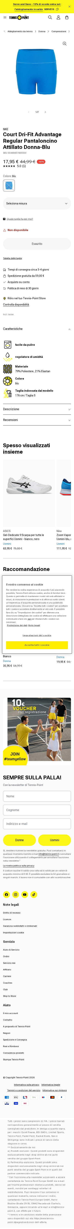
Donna (42, 31)
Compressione (58, 31)
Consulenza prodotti (13, 1053)
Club (5, 989)
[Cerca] (50, 17)
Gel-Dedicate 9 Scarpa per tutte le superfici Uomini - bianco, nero (23, 537)
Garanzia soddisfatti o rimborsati (20, 926)
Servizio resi (9, 963)
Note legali (34, 625)
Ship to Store (9, 996)
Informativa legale (51, 1084)
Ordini (6, 956)
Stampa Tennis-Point (13, 1059)
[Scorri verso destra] (45, 112)
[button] (5, 17)
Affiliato (7, 969)
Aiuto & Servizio (11, 949)
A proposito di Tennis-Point (16, 1026)
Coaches (7, 982)
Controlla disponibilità (16, 304)
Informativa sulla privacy (26, 1084)
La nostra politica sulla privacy (18, 865)
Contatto (7, 1020)
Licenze (7, 919)
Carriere (7, 976)
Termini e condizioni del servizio (23, 1090)
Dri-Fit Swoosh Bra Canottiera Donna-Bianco (25, 654)
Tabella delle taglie (12, 258)
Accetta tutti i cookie (37, 645)
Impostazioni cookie (13, 932)
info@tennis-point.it (49, 854)
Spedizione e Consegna (15, 1039)
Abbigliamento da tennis (20, 31)
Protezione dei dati (17, 625)
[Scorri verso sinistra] (28, 112)
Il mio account (10, 1013)
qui (29, 619)
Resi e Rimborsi (11, 1046)
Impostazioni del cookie (37, 635)
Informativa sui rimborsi (55, 1090)
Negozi (6, 1033)
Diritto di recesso (11, 912)
